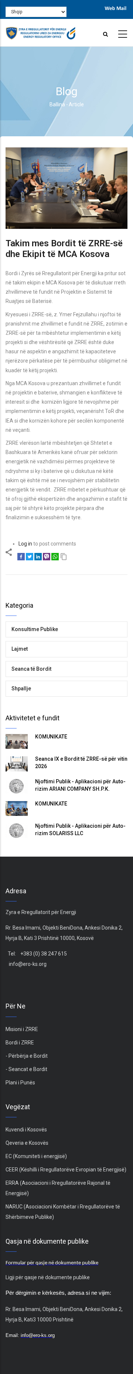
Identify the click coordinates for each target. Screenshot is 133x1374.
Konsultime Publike (34, 629)
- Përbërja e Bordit (27, 1056)
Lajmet (19, 649)
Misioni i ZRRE (22, 1029)
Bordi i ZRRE (20, 1042)
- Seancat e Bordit (26, 1069)
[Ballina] (41, 31)
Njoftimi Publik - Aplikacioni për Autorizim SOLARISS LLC (80, 829)
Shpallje (21, 688)
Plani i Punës (20, 1082)
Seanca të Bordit (31, 669)
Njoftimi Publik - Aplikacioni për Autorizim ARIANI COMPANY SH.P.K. (80, 785)
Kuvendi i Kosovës (26, 1130)
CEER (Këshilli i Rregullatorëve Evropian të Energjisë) (66, 1170)
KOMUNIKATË (51, 737)
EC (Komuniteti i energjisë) (36, 1156)
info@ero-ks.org (28, 964)
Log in (25, 544)
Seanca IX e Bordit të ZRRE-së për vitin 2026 (81, 762)
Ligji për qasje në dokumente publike (48, 1277)
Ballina (57, 104)
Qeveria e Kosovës (27, 1143)
